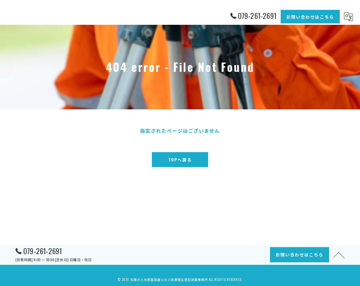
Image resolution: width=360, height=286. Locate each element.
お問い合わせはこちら (310, 17)
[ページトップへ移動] (339, 254)
